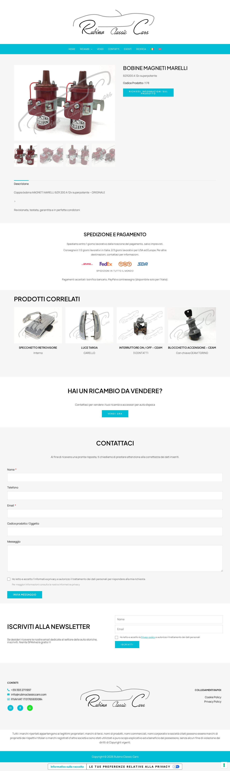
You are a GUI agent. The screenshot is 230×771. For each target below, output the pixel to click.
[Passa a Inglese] (160, 49)
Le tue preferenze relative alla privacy (130, 766)
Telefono (12, 487)
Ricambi (84, 49)
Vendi (100, 49)
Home (72, 49)
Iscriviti (127, 644)
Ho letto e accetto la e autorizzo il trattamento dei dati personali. (159, 637)
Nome (12, 469)
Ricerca (141, 49)
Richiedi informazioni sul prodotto (148, 92)
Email (11, 505)
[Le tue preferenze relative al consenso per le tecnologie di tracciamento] (224, 765)
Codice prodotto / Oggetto (23, 523)
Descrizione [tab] (21, 184)
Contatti (113, 49)
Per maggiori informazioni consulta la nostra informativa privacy (46, 584)
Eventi (128, 49)
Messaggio (13, 541)
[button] (90, 49)
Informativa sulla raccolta (67, 766)
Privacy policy (148, 637)
